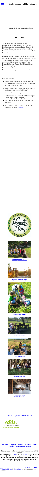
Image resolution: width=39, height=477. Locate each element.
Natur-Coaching (19, 376)
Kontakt (20, 107)
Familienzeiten (19, 336)
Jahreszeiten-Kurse (19, 314)
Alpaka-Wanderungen (19, 279)
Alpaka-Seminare (19, 356)
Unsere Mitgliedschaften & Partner (19, 415)
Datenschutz (17, 469)
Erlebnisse (28, 444)
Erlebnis (15, 454)
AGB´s (35, 467)
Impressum (28, 467)
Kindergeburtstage (19, 260)
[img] (19, 17)
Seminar (25, 454)
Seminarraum (19, 396)
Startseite (5, 444)
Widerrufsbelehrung (6, 469)
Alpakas (20, 444)
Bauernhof (13, 444)
